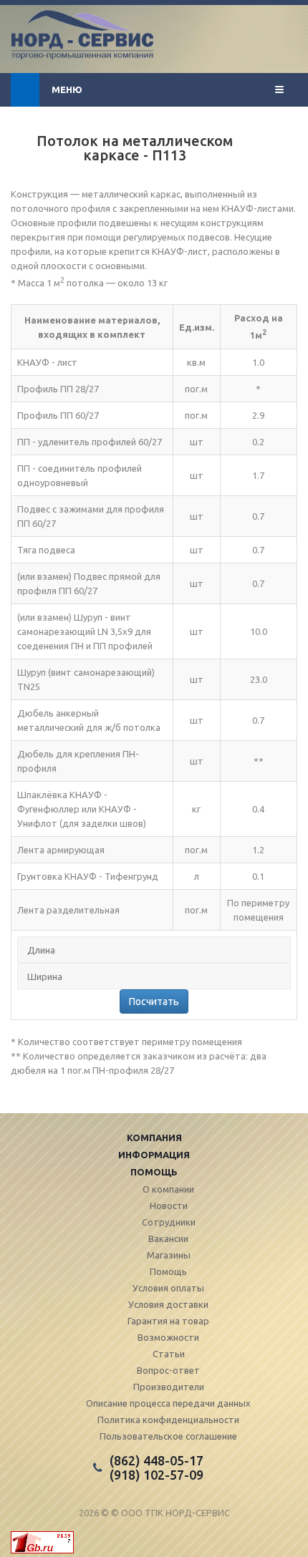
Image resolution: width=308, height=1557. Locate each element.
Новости (169, 1206)
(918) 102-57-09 (156, 1475)
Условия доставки (168, 1304)
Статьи (169, 1354)
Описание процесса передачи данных (168, 1403)
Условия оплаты (168, 1288)
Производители (168, 1387)
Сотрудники (169, 1222)
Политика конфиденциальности (168, 1420)
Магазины (169, 1255)
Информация (154, 1155)
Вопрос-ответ (168, 1370)
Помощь (154, 1172)
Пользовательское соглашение (168, 1436)
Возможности (168, 1337)
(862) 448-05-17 (156, 1460)
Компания (154, 1137)
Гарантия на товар (168, 1321)
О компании (168, 1189)
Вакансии (168, 1238)
